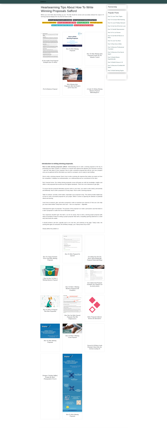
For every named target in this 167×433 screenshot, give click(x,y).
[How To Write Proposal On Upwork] (72, 243)
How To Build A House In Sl (115, 62)
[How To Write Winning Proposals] (72, 39)
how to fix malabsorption (49, 22)
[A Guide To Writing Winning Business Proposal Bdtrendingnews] (94, 77)
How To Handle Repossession (116, 29)
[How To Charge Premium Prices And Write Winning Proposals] (50, 244)
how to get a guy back (96, 22)
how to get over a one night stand (67, 22)
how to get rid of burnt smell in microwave (60, 20)
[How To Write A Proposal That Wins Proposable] (50, 301)
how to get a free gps (83, 22)
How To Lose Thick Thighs (115, 16)
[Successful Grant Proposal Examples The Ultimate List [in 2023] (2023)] (94, 272)
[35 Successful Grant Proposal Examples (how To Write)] (50, 45)
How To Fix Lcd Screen (114, 32)
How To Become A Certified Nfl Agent (116, 66)
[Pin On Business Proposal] (50, 77)
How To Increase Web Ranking (116, 19)
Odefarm (43, 1)
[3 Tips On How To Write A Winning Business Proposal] (50, 270)
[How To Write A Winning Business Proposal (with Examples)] (72, 274)
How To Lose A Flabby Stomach (116, 23)
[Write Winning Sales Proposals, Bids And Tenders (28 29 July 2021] (72, 74)
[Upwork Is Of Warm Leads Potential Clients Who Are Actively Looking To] (94, 333)
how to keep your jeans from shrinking (62, 25)
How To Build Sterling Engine (116, 70)
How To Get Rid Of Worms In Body (116, 36)
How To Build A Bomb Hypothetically (114, 58)
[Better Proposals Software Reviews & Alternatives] (94, 305)
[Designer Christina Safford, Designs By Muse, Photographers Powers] (50, 363)
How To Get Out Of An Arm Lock (117, 26)
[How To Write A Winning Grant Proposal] (72, 328)
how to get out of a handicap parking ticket (84, 20)
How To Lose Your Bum (114, 40)
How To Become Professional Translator (116, 48)
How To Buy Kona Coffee (115, 44)
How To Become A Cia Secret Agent (116, 53)
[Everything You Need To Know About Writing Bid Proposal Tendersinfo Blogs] (94, 244)
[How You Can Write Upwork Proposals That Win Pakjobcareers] (72, 304)
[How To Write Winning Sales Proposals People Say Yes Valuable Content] (94, 41)
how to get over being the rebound (83, 25)
